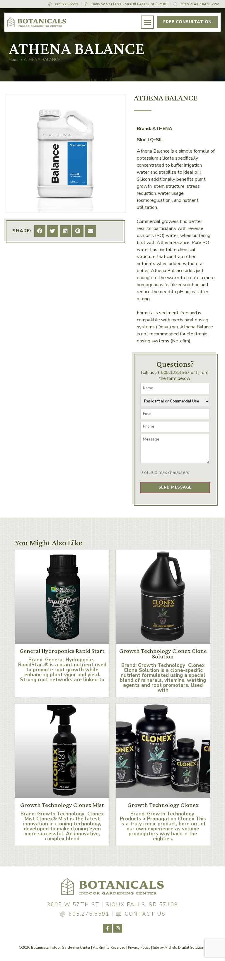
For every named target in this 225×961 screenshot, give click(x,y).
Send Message (175, 487)
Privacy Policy (139, 947)
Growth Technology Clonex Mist (62, 804)
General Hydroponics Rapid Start (62, 650)
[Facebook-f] (107, 928)
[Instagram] (117, 928)
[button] (147, 22)
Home (14, 59)
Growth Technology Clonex (163, 804)
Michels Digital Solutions (185, 947)
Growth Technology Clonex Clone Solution (163, 653)
